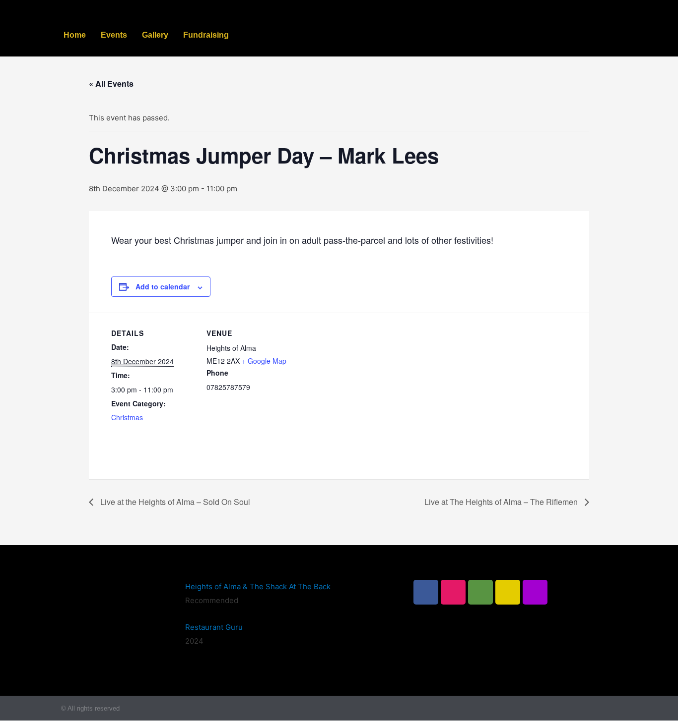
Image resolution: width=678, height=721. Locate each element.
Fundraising (206, 35)
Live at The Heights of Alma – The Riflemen (502, 501)
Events (114, 35)
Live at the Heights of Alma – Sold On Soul (174, 501)
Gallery (155, 35)
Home (75, 35)
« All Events (111, 83)
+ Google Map (264, 361)
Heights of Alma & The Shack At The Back (258, 586)
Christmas (127, 417)
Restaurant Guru (214, 627)
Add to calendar (163, 286)
